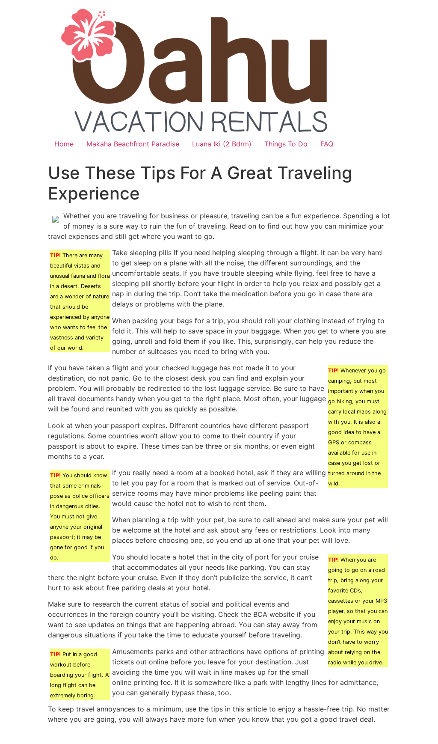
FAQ (326, 144)
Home (64, 144)
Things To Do (286, 144)
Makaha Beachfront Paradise (132, 144)
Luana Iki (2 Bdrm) (222, 144)
